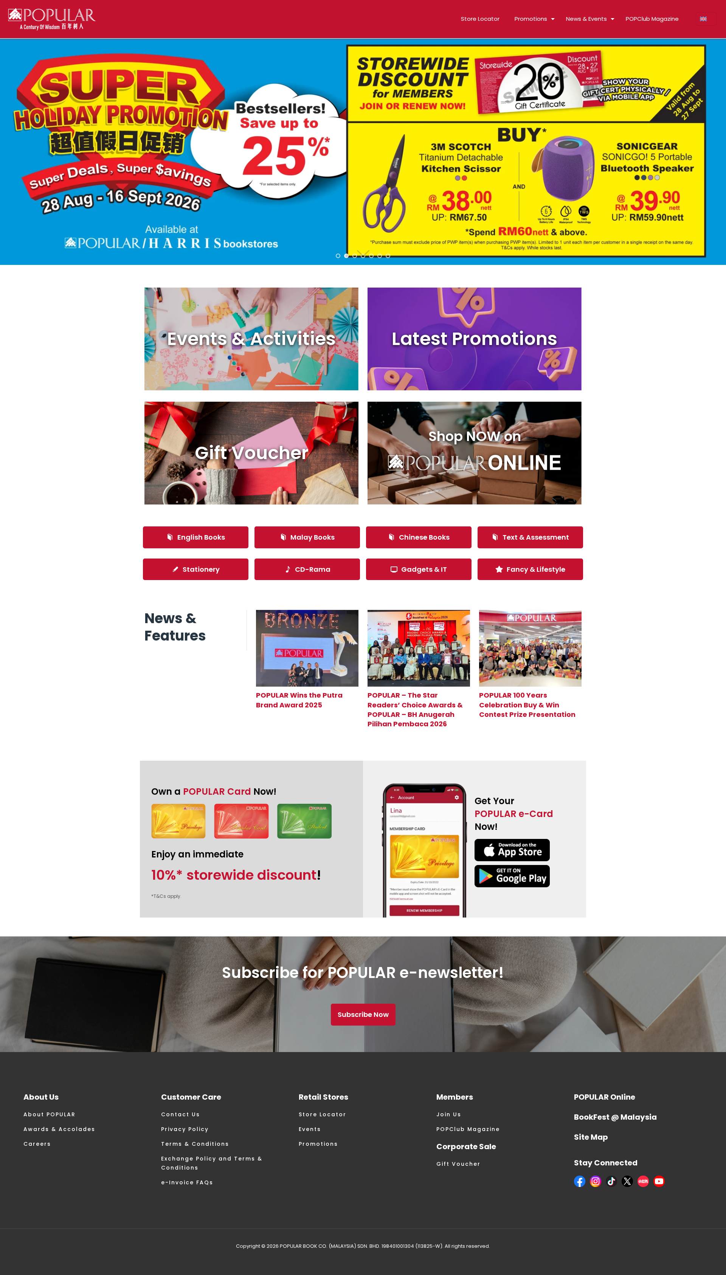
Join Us (448, 1114)
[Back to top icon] (690, 1259)
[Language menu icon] (706, 19)
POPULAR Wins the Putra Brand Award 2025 (299, 699)
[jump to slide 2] (346, 256)
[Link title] (307, 648)
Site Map (591, 1137)
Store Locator (322, 1114)
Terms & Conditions (195, 1144)
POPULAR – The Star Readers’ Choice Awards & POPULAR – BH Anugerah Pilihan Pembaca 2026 (415, 709)
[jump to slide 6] (379, 256)
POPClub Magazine (468, 1129)
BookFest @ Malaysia (615, 1117)
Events (310, 1129)
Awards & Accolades (59, 1129)
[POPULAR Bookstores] (52, 19)
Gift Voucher (458, 1164)
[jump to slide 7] (388, 256)
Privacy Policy (185, 1129)
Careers (37, 1144)
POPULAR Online (604, 1097)
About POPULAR (49, 1114)
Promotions (318, 1144)
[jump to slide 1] (338, 256)
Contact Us (180, 1114)
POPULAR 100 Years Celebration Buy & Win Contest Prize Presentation (527, 704)
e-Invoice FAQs (187, 1182)
